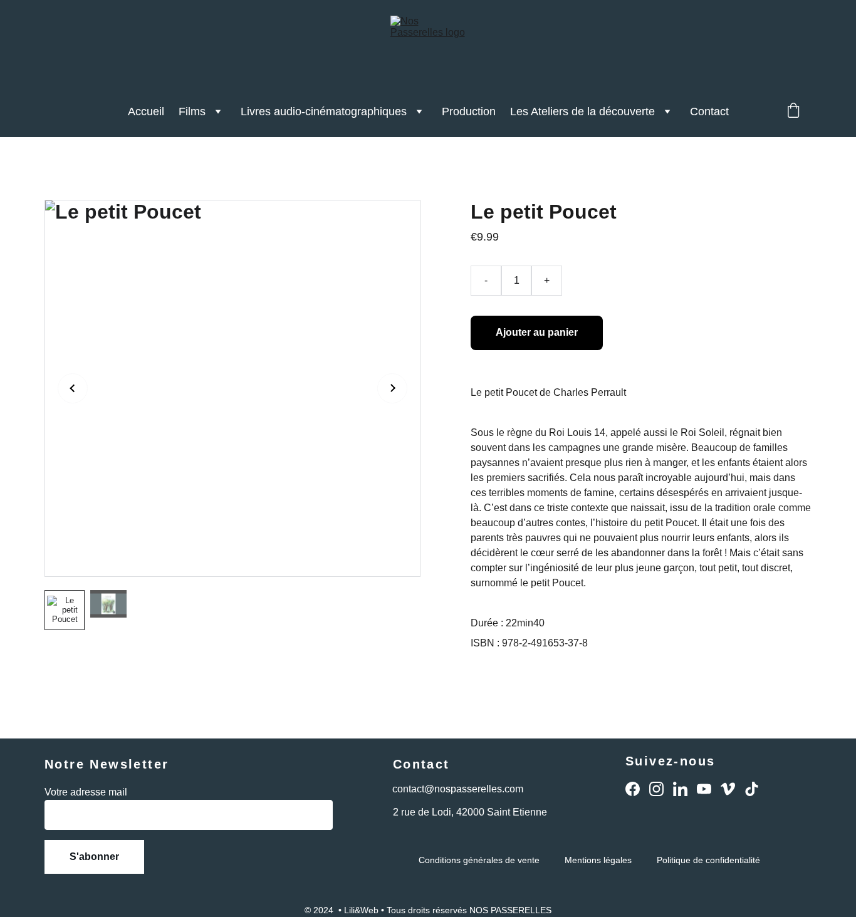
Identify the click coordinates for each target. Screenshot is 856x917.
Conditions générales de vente (479, 860)
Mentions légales (598, 860)
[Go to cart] (793, 112)
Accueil (146, 111)
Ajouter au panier (537, 332)
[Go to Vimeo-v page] (728, 789)
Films (192, 111)
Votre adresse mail (85, 792)
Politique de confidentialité (708, 860)
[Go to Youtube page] (704, 789)
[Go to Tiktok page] (751, 789)
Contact (709, 111)
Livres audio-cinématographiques (324, 111)
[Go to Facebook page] (632, 789)
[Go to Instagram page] (656, 789)
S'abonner (94, 856)
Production (469, 111)
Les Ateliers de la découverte (582, 111)
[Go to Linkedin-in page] (680, 789)
